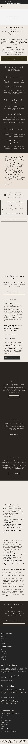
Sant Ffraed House (6, 720)
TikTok (2, 658)
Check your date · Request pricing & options (14, 59)
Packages (3, 641)
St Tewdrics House (6, 729)
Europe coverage (14, 473)
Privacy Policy (4, 653)
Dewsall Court (4, 718)
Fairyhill (2, 726)
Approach (3, 636)
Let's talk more (14, 219)
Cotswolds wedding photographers (10, 713)
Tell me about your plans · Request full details (14, 292)
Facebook (3, 659)
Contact (3, 643)
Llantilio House (4, 722)
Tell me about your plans (12, 357)
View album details (14, 434)
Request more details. (10, 335)
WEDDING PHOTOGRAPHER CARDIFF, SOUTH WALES (13, 741)
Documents (4, 651)
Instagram (3, 656)
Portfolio (3, 638)
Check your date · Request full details (14, 621)
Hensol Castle (4, 724)
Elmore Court (4, 715)
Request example (14, 396)
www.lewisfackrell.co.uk (7, 680)
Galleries (3, 650)
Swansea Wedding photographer (9, 731)
